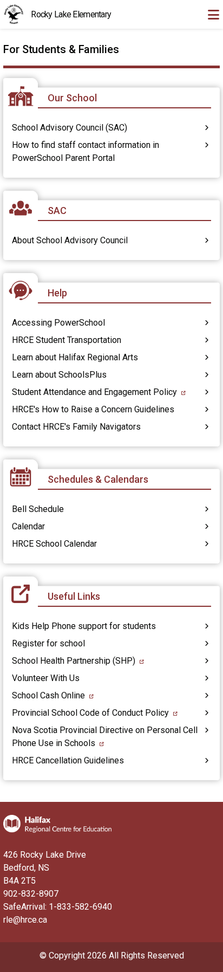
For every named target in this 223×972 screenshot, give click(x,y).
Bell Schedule (38, 509)
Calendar (28, 526)
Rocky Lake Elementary (71, 14)
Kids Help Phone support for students (84, 626)
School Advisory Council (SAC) (69, 127)
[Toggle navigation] (213, 14)
